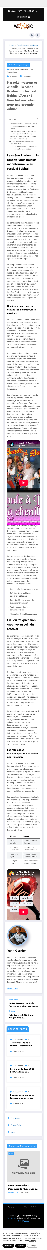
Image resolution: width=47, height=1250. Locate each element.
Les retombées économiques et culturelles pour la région (25, 147)
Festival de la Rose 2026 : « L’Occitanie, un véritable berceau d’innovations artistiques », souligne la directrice (22, 1070)
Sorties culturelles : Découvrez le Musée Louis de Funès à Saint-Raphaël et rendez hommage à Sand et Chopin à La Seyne (23, 1187)
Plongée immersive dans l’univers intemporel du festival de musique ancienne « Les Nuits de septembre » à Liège (22, 1096)
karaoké (26, 70)
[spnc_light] (37, 35)
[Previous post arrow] (38, 1003)
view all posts (12, 988)
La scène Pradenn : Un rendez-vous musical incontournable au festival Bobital (23, 126)
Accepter (8, 1246)
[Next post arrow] (38, 1016)
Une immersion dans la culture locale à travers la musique (24, 132)
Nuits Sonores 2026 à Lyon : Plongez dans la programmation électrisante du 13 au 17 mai (21, 1016)
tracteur (15, 72)
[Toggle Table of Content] (34, 120)
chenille (12, 70)
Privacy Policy (16, 1125)
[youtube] (29, 17)
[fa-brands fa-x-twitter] (21, 17)
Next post (11, 1011)
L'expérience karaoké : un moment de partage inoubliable (23, 137)
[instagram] (26, 17)
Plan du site (15, 1118)
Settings (33, 1246)
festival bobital (19, 70)
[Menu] (8, 35)
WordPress (11, 1218)
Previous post (13, 999)
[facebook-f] (18, 17)
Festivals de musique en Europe (18, 65)
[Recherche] (32, 35)
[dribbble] (23, 17)
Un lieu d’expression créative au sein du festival (22, 142)
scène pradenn (27, 904)
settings (32, 1241)
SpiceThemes (23, 1221)
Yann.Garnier (14, 76)
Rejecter (21, 1246)
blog (11, 1153)
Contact (14, 1132)
